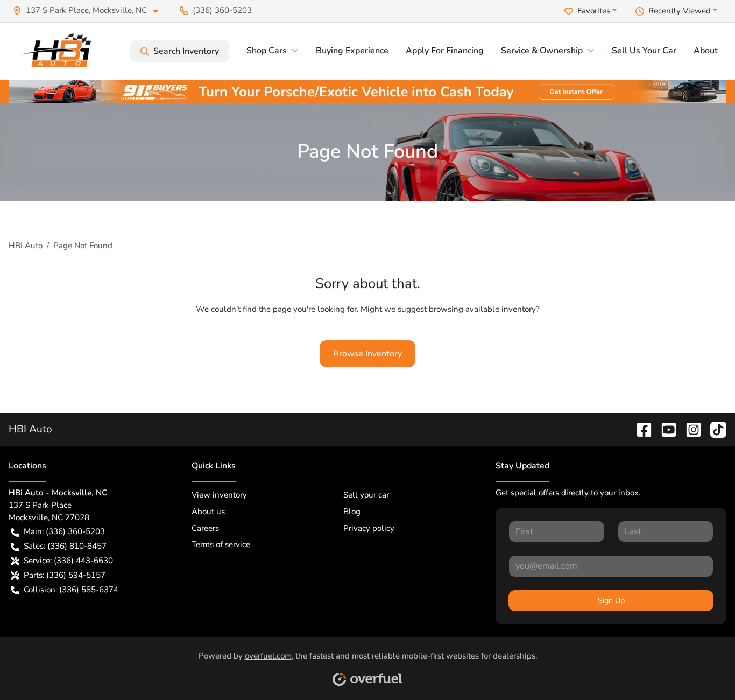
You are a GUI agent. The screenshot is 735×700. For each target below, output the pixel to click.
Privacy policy (368, 528)
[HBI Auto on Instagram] (689, 429)
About (706, 51)
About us (208, 511)
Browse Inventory (367, 354)
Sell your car (366, 494)
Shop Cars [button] (266, 51)
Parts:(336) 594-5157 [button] (64, 575)
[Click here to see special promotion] (367, 91)
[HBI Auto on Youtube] (664, 429)
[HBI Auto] (59, 51)
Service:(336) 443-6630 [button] (68, 560)
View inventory (219, 494)
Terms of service (221, 544)
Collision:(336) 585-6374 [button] (71, 589)
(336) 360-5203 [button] (222, 10)
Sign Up (611, 601)
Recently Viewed (679, 10)
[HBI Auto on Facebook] (639, 429)
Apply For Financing (445, 51)
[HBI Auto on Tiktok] (714, 429)
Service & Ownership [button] (542, 51)
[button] (90, 10)
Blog (352, 511)
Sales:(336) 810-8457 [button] (65, 546)
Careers (205, 528)
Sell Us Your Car (644, 51)
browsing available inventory (482, 309)
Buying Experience (352, 51)
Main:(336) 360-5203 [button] (64, 531)
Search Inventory (186, 51)
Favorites (593, 10)
